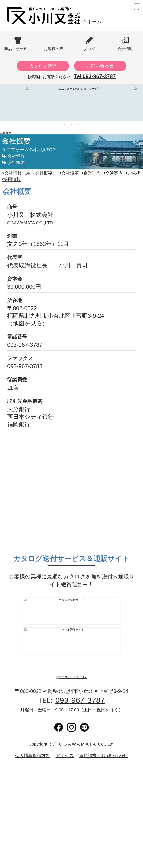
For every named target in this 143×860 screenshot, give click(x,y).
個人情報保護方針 (32, 756)
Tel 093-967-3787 (95, 76)
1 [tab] (61, 124)
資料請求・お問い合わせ (103, 756)
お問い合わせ (100, 65)
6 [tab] (78, 124)
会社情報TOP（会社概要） (30, 173)
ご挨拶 (134, 173)
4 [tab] (71, 124)
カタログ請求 (42, 65)
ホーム (94, 21)
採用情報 (12, 179)
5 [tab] (75, 124)
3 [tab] (68, 124)
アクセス (65, 756)
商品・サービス (18, 49)
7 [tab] (82, 124)
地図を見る (27, 323)
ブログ (89, 49)
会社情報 (125, 49)
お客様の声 (53, 49)
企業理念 (92, 173)
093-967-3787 (80, 700)
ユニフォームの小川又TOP (28, 149)
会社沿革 (70, 173)
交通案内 (114, 173)
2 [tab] (64, 124)
